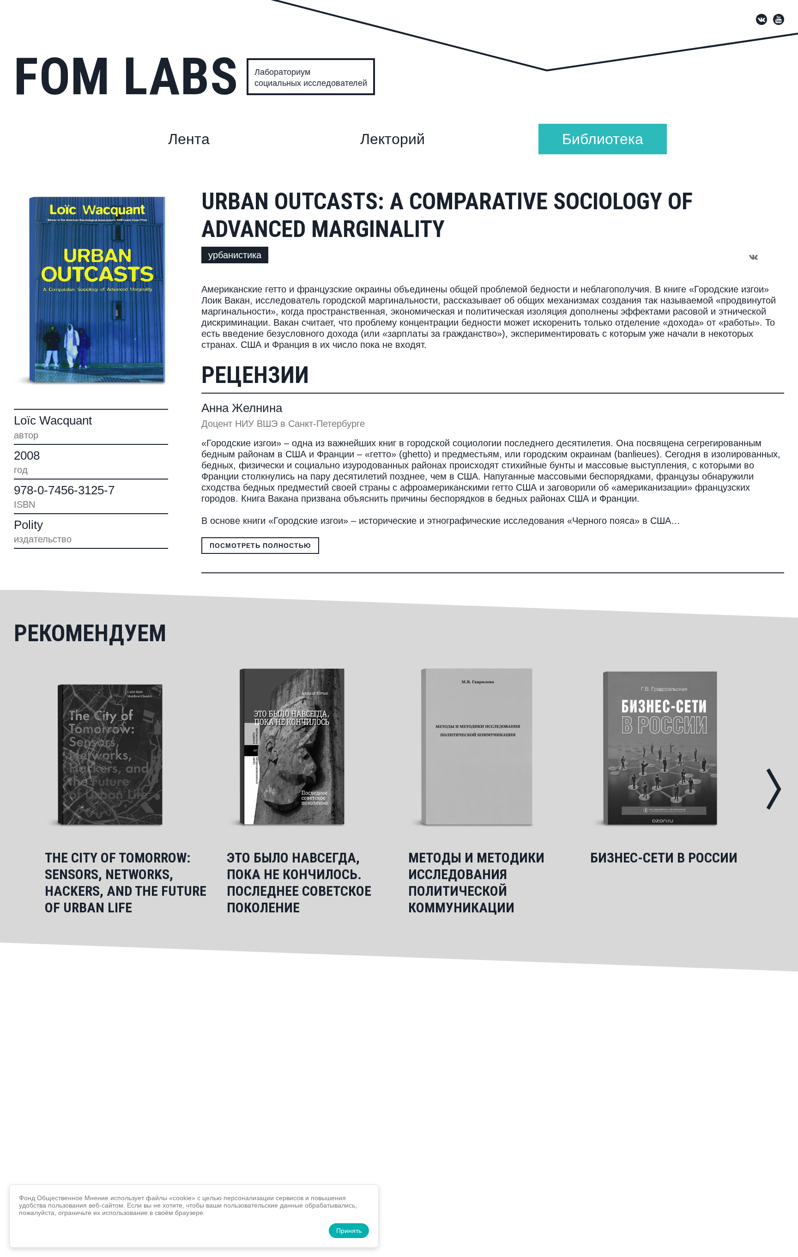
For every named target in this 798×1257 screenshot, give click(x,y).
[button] (773, 789)
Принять (349, 1230)
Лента (189, 139)
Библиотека (602, 139)
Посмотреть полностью (260, 545)
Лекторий (392, 139)
